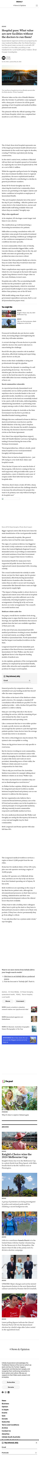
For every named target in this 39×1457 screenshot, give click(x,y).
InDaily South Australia (11, 1437)
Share (7, 1001)
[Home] (19, 1)
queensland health (8, 994)
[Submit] (29, 680)
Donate (11, 1387)
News (4, 1401)
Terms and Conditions (10, 1425)
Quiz (3, 1416)
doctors (4, 992)
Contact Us (6, 1431)
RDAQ (18, 994)
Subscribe (11, 1382)
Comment (20, 1001)
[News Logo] (19, 5)
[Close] (36, 1443)
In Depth (5, 1410)
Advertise (5, 1434)
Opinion (5, 1407)
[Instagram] (6, 1392)
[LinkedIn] (8, 1392)
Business (5, 1404)
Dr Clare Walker (13, 992)
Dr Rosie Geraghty (26, 992)
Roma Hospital (27, 994)
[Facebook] (3, 1392)
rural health (6, 997)
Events (4, 1413)
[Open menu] (37, 5)
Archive (5, 1428)
